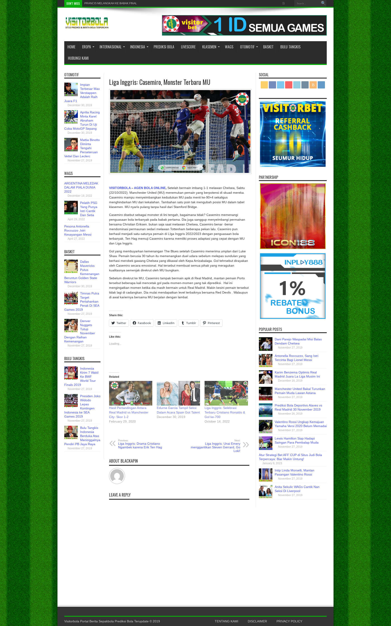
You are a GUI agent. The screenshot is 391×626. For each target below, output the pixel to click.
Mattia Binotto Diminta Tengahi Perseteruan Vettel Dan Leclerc (82, 148)
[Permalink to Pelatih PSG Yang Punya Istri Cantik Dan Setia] (71, 213)
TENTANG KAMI (226, 621)
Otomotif (247, 47)
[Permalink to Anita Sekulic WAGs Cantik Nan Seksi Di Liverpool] (265, 497)
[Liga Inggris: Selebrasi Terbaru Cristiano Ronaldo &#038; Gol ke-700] (226, 393)
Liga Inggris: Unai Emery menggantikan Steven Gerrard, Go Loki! (215, 446)
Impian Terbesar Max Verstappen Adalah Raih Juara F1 (82, 93)
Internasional (111, 47)
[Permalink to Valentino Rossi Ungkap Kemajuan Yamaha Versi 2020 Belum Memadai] (265, 432)
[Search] (323, 3)
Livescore (188, 47)
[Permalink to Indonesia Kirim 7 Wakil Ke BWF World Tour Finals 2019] (71, 379)
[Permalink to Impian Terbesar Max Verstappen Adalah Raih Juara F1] (71, 95)
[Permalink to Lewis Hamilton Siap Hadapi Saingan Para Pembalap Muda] (265, 449)
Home (71, 47)
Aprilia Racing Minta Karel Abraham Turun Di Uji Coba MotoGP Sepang (82, 120)
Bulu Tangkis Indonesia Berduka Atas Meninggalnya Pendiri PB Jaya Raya (82, 436)
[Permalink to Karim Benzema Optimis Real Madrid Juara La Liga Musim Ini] (265, 383)
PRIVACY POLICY (289, 621)
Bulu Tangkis (290, 47)
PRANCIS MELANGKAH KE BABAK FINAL (110, 3)
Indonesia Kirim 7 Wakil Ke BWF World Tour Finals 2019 (81, 377)
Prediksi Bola (164, 47)
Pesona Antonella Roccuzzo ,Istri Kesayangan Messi (77, 230)
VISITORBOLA (120, 188)
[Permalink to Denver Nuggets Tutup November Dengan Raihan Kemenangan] (71, 331)
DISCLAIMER (257, 621)
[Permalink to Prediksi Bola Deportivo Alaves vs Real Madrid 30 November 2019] (265, 416)
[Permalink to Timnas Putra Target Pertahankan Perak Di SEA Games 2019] (71, 304)
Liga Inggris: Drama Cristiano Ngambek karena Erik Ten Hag (140, 444)
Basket (268, 47)
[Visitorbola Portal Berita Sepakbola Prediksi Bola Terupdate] (87, 26)
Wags (229, 47)
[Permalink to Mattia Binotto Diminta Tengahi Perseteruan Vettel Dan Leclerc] (71, 150)
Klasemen (209, 47)
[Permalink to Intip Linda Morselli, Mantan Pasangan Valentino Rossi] (265, 481)
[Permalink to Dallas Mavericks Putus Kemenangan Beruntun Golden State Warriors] (71, 272)
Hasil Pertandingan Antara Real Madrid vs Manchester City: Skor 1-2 (128, 412)
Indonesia (137, 47)
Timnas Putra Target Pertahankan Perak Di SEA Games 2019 (81, 301)
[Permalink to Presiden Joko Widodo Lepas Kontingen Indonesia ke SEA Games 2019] (71, 406)
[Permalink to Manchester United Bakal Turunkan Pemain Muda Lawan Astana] (265, 399)
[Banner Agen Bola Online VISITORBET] (244, 34)
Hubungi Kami (78, 58)
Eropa (86, 47)
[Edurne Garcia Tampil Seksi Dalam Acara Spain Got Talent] (178, 393)
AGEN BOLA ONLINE (150, 188)
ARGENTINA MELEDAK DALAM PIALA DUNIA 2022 (81, 187)
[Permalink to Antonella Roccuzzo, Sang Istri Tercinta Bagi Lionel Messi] (265, 366)
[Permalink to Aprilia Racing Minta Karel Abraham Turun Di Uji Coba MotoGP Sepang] (71, 122)
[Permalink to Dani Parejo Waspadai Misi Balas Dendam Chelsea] (265, 349)
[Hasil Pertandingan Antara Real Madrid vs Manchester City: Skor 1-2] (130, 393)
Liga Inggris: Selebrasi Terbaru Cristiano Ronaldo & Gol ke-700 (225, 412)
